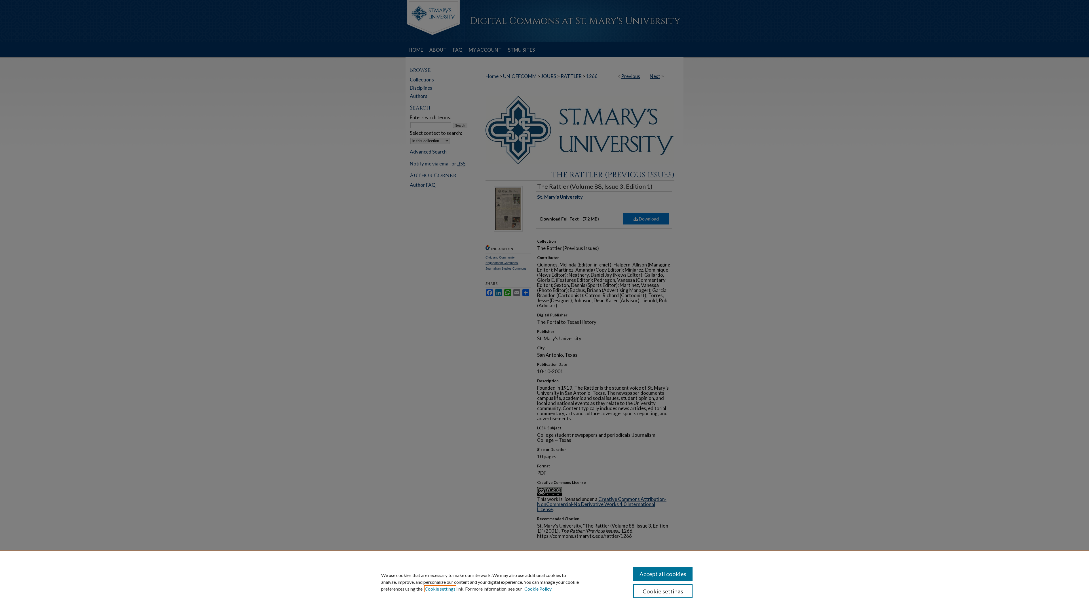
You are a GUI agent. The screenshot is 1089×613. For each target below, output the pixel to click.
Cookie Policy (538, 588)
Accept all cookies (663, 573)
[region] (544, 582)
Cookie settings (440, 588)
